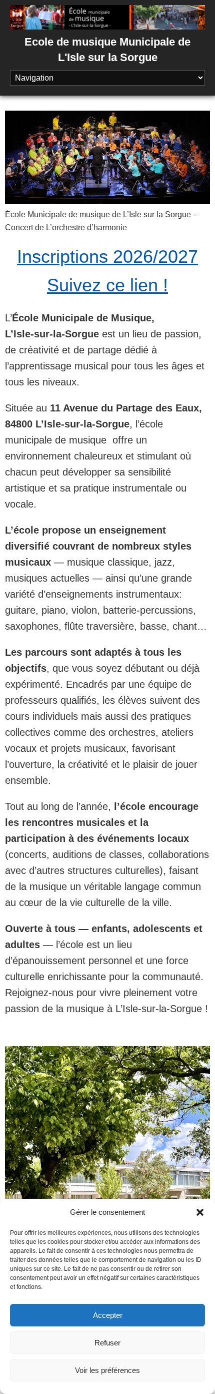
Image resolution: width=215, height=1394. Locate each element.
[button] (200, 1212)
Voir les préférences (107, 1370)
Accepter (107, 1315)
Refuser (107, 1342)
